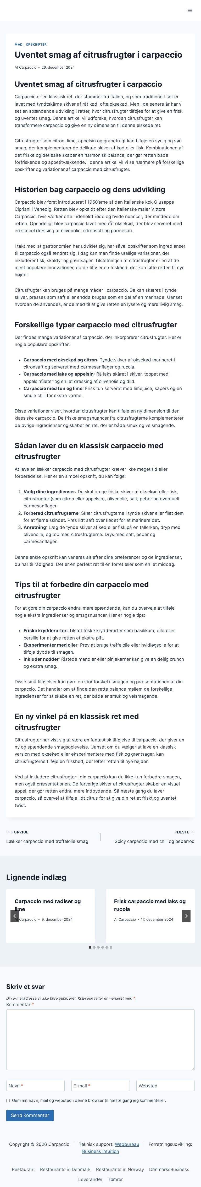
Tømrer (115, 1179)
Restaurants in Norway (120, 1169)
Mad (19, 44)
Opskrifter (36, 44)
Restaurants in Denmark (65, 1169)
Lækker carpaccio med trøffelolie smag (47, 837)
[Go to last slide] (14, 916)
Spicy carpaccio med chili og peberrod (155, 837)
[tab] (90, 947)
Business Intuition (100, 1151)
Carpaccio (27, 67)
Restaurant (23, 1169)
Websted (148, 1085)
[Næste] (186, 916)
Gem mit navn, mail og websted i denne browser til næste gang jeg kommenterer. (89, 1100)
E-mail (82, 1085)
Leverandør (90, 1179)
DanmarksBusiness (169, 1169)
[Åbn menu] (190, 10)
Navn (16, 1085)
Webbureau (127, 1144)
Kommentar (20, 1004)
